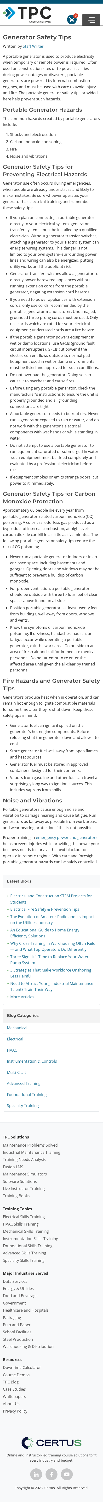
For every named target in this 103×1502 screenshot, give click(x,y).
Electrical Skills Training (24, 1216)
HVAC (12, 1050)
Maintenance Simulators (25, 1174)
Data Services (15, 1281)
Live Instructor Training (24, 1188)
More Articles (22, 996)
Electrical (15, 1039)
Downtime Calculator (22, 1367)
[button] (91, 20)
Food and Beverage (20, 1295)
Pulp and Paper (17, 1324)
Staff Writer (33, 46)
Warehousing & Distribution (28, 1346)
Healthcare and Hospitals (26, 1310)
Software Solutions (20, 1181)
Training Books (16, 1195)
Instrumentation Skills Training (30, 1238)
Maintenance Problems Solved (30, 1145)
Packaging (12, 1317)
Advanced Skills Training (24, 1253)
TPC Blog (11, 1382)
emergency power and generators (66, 837)
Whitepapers (14, 1396)
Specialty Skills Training (24, 1260)
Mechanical (17, 1027)
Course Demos (16, 1374)
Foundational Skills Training (27, 1245)
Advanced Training (23, 1083)
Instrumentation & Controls (32, 1061)
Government (14, 1303)
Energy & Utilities (18, 1288)
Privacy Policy (15, 1411)
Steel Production (18, 1339)
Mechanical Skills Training (26, 1231)
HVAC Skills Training (21, 1224)
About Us (11, 1403)
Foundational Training (27, 1094)
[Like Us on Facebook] (51, 1474)
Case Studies (14, 1389)
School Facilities (17, 1332)
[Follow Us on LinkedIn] (36, 1474)
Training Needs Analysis (24, 1159)
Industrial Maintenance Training (31, 1152)
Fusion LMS (13, 1166)
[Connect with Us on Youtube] (67, 1474)
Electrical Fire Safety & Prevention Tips (44, 909)
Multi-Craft (16, 1072)
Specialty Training (23, 1105)
